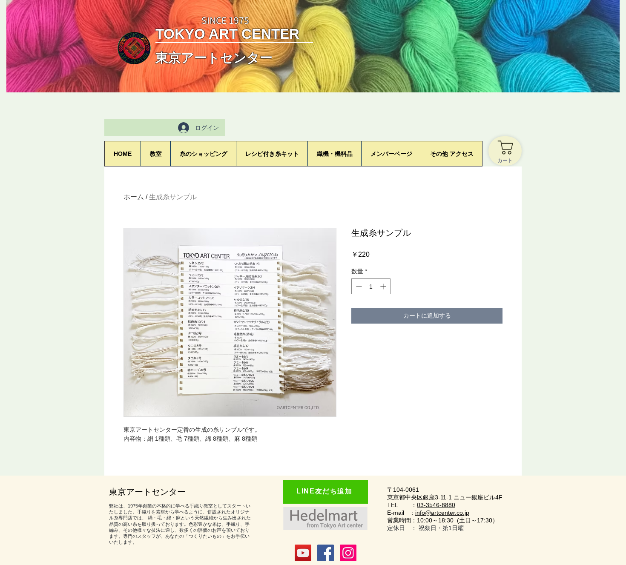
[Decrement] (358, 286)
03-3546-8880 (436, 505)
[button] (391, 153)
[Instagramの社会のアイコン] (348, 553)
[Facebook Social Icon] (325, 553)
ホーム (133, 197)
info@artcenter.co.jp (442, 512)
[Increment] (384, 286)
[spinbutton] (371, 286)
